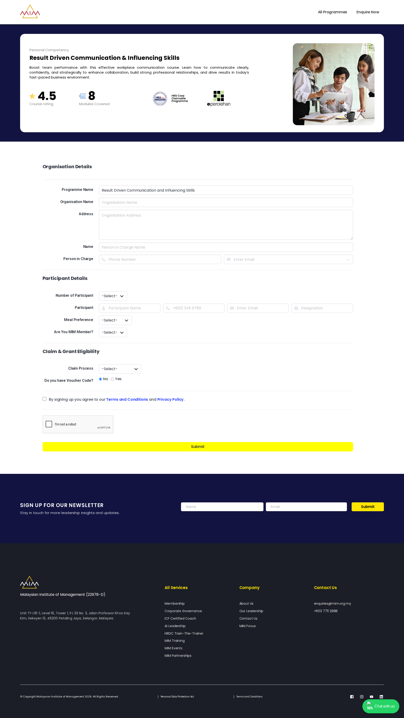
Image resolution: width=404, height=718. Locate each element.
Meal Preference (78, 320)
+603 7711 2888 (326, 611)
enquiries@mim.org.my (332, 604)
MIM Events (173, 648)
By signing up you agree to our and (116, 399)
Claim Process (80, 368)
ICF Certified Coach (180, 619)
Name (88, 246)
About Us (246, 604)
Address (86, 214)
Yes (115, 379)
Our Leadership (251, 611)
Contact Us (248, 619)
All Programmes (332, 12)
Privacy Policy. (171, 399)
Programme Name (77, 189)
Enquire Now (368, 12)
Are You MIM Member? (73, 332)
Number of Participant (74, 295)
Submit (198, 446)
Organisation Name (76, 202)
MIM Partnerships (178, 656)
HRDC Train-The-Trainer (184, 634)
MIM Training (174, 641)
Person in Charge (78, 259)
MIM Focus (247, 626)
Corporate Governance (183, 611)
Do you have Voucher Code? (68, 380)
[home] (30, 11)
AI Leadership (175, 626)
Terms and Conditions (127, 399)
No (103, 379)
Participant (84, 307)
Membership (174, 604)
